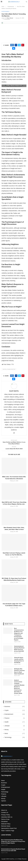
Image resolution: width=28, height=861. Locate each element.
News (14, 733)
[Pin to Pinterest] (22, 45)
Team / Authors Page (7, 830)
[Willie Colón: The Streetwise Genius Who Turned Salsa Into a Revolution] (14, 466)
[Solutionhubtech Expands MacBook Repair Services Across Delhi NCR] (8, 648)
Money (14, 729)
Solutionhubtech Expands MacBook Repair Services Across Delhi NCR (19, 649)
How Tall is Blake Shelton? (9, 369)
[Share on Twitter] (19, 45)
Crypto (14, 710)
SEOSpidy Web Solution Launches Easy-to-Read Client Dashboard (19, 671)
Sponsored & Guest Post (9, 828)
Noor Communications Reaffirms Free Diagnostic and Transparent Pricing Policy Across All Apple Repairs (19, 634)
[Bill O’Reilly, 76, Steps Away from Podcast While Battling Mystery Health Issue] (14, 567)
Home (3, 6)
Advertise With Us (6, 817)
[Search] (26, 1)
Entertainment (11, 6)
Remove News (5, 826)
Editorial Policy (5, 824)
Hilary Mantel (10, 18)
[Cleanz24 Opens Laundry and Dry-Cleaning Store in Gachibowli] (8, 660)
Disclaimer (4, 821)
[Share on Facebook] (16, 45)
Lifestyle (14, 726)
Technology (14, 737)
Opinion (3, 801)
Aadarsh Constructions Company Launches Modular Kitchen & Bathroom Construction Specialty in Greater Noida (19, 686)
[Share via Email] (13, 48)
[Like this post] (12, 45)
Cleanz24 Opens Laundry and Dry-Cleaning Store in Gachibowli (19, 660)
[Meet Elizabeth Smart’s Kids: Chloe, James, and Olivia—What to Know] (14, 516)
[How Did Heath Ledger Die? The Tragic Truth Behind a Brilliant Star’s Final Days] (14, 593)
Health (14, 722)
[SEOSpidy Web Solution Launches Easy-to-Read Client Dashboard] (8, 671)
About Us (4, 810)
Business (14, 706)
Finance (14, 718)
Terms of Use (5, 819)
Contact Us (4, 812)
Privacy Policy (5, 815)
